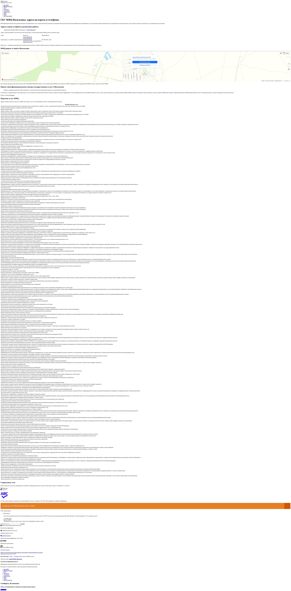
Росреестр (6, 9)
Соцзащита (6, 10)
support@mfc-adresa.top (15, 559)
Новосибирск (17, 552)
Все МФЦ (6, 5)
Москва (3, 552)
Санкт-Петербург (9, 552)
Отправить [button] (3, 589)
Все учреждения (8, 16)
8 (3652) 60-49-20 (27, 38)
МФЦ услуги (4, 1)
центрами (11, 95)
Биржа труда (7, 12)
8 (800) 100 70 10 (6, 535)
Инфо (5, 14)
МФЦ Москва (8, 6)
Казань (41, 552)
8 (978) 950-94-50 (27, 39)
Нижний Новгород (34, 552)
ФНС (5, 13)
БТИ (5, 8)
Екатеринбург (25, 552)
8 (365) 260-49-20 (31, 30)
